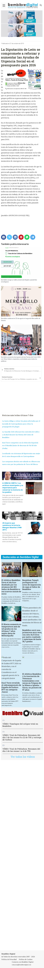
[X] (9, 237)
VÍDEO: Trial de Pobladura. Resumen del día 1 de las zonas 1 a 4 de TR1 (21, 749)
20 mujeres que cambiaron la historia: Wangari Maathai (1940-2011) (12, 526)
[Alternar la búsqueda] (41, 5)
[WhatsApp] (26, 237)
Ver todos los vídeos (23, 756)
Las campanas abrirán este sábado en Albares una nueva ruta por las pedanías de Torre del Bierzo (21, 462)
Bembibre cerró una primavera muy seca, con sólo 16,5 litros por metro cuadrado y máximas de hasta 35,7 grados (32, 636)
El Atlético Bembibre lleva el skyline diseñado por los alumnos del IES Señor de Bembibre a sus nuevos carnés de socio (11, 587)
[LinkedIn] (15, 237)
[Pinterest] (21, 237)
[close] (4, 5)
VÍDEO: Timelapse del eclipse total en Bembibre (20, 725)
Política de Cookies (25, 959)
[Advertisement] (22, 855)
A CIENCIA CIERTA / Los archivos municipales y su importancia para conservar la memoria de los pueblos (12, 487)
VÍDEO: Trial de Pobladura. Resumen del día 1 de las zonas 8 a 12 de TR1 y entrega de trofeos (21, 737)
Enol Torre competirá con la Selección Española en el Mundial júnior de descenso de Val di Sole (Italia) (20, 445)
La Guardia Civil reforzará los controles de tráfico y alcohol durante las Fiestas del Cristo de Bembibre (20, 435)
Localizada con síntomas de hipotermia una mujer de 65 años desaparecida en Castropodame (21, 454)
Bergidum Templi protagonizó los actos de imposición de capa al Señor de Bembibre (31, 584)
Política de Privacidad (9, 959)
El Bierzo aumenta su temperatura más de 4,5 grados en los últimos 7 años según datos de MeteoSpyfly (11, 630)
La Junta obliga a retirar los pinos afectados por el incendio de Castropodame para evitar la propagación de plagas (21, 424)
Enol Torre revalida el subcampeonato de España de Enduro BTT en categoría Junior (11, 687)
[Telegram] (32, 237)
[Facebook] (3, 237)
